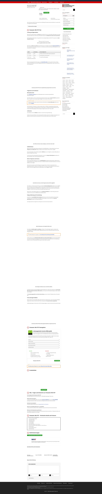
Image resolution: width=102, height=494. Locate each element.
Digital (47, 8)
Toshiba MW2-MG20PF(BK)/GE (55, 455)
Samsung (66, 94)
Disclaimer (65, 483)
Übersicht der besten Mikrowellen (46, 366)
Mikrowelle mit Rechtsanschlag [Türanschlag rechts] (71, 51)
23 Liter (64, 81)
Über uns (62, 2)
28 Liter (73, 81)
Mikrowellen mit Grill (66, 36)
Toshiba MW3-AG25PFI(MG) (66, 109)
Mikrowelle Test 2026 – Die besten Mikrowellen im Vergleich (70, 59)
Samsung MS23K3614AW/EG (30, 455)
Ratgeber (50, 2)
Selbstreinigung (71, 94)
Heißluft (58, 8)
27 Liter (43, 8)
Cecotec (64, 86)
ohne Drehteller (68, 93)
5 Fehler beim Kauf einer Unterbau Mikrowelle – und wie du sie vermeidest (70, 69)
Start (29, 2)
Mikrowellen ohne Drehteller (67, 39)
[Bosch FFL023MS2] (39, 449)
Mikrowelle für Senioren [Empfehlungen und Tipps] (70, 73)
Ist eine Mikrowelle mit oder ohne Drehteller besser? (70, 55)
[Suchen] (74, 10)
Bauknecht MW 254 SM (48, 455)
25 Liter (67, 81)
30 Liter (64, 82)
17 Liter (67, 80)
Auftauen (45, 8)
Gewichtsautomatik (51, 8)
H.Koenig (68, 90)
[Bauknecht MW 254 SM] (48, 449)
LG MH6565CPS (64, 110)
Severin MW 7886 (64, 104)
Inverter (40, 9)
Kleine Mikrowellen (65, 35)
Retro (63, 94)
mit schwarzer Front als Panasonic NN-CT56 (47, 234)
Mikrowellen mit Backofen (66, 38)
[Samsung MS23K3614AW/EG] (31, 449)
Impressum (70, 483)
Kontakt (38, 483)
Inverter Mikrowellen (66, 40)
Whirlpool (64, 98)
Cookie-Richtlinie (49, 483)
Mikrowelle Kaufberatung (36, 2)
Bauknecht (64, 85)
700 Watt (70, 82)
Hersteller (56, 2)
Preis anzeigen (46, 12)
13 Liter (64, 80)
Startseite (28, 4)
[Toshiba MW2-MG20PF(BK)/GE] (57, 449)
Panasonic (31, 4)
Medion (64, 93)
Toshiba (64, 97)
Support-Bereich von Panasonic (43, 404)
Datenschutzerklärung (57, 483)
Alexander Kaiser (42, 7)
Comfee (70, 86)
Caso (73, 85)
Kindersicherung (43, 9)
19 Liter (70, 80)
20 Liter (73, 80)
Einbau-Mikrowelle (65, 89)
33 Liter (67, 82)
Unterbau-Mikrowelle (68, 97)
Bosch (70, 85)
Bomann (68, 85)
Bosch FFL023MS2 (39, 455)
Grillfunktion (55, 8)
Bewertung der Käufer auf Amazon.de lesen (35, 435)
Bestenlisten (44, 2)
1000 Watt (40, 8)
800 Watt (73, 82)
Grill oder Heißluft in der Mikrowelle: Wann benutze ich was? (70, 64)
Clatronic (67, 86)
